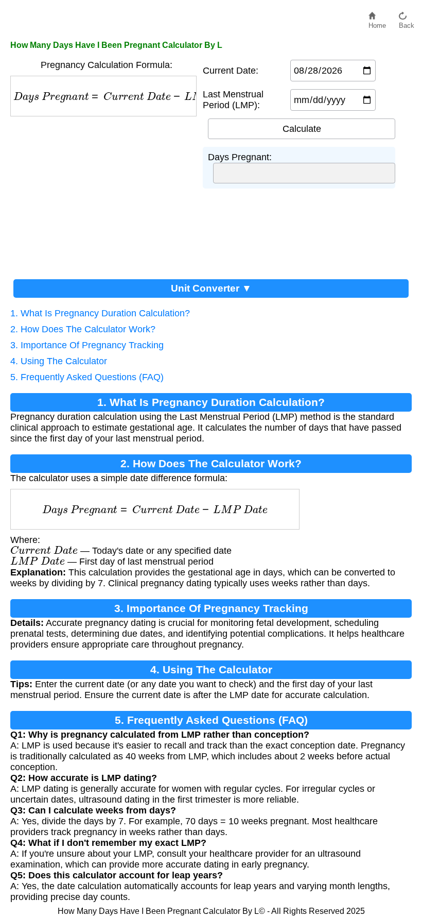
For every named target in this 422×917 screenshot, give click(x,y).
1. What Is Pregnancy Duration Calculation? (100, 313)
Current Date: (230, 70)
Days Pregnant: (240, 157)
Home (377, 23)
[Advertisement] (106, 194)
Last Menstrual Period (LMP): (233, 99)
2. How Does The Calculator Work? (82, 329)
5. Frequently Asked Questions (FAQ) (87, 377)
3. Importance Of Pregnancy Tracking (87, 345)
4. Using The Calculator (58, 361)
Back (406, 23)
